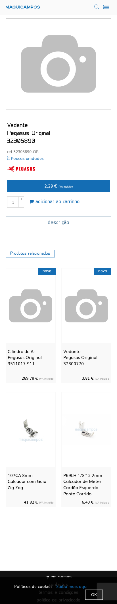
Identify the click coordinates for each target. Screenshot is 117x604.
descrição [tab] (58, 222)
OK (94, 594)
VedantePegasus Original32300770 (80, 357)
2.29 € (58, 185)
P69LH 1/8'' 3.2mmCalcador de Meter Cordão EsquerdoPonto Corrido (82, 484)
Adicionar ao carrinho (57, 201)
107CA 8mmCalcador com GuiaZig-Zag (27, 481)
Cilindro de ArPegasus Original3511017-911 (25, 357)
